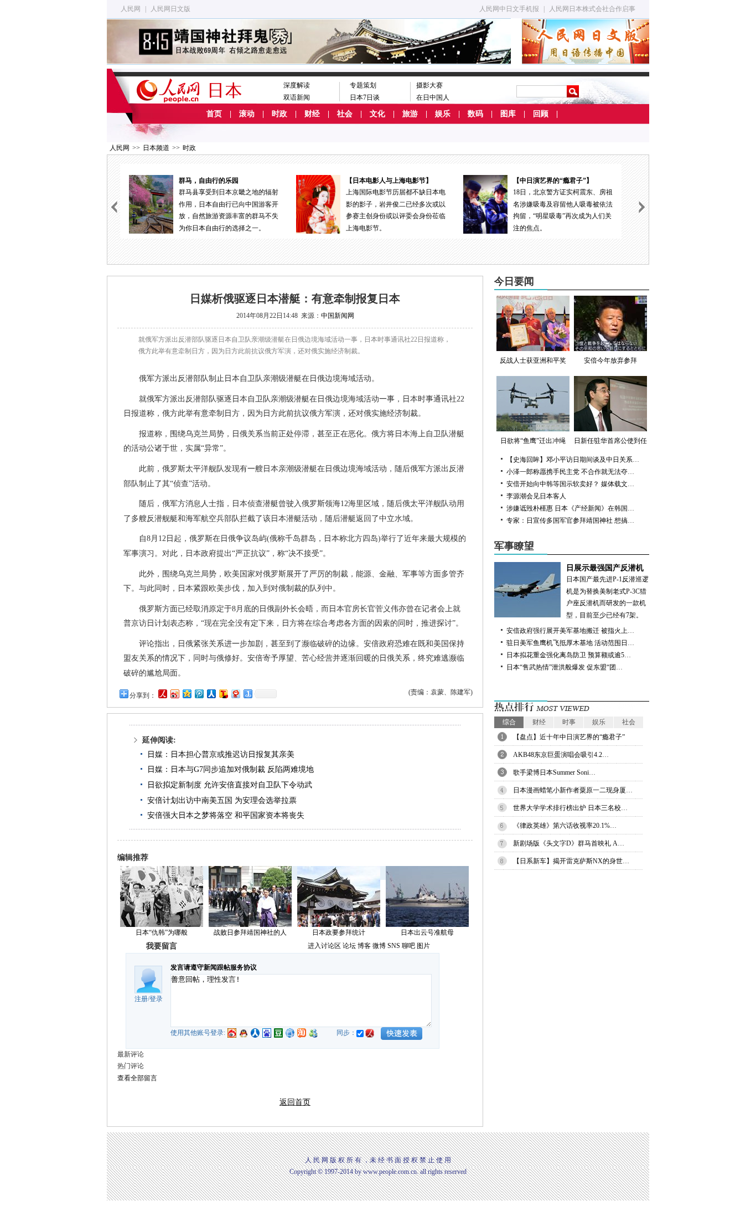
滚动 (247, 114)
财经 (312, 114)
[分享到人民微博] (162, 693)
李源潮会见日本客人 (536, 496)
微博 (379, 946)
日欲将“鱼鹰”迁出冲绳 (533, 441)
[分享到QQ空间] (186, 693)
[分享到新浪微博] (174, 693)
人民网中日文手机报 (509, 9)
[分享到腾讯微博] (199, 693)
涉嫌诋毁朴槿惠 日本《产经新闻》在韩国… (570, 508)
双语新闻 (296, 97)
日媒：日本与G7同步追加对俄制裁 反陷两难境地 (230, 769)
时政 (279, 114)
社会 (345, 114)
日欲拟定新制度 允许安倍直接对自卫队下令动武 (229, 785)
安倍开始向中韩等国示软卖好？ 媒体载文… (570, 484)
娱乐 (443, 114)
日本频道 (156, 148)
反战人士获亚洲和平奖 (533, 360)
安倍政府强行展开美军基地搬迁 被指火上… (570, 631)
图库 (508, 114)
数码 (475, 114)
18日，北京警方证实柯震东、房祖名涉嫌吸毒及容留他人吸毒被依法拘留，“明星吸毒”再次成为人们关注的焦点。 (563, 204)
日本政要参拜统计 (338, 932)
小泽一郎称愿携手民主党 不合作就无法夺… (570, 472)
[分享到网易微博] (235, 693)
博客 (364, 946)
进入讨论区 (324, 946)
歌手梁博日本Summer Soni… (554, 772)
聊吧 (408, 946)
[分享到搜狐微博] (223, 693)
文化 (377, 114)
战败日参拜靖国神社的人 (250, 932)
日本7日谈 (365, 97)
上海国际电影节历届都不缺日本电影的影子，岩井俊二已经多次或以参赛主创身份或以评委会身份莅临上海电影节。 (396, 204)
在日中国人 (432, 97)
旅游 (410, 114)
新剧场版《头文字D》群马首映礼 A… (568, 843)
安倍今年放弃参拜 (610, 360)
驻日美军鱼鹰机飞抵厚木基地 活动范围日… (570, 643)
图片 (423, 946)
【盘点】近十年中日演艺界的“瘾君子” (569, 737)
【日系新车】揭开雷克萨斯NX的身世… (571, 861)
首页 (214, 114)
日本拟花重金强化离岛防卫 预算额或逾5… (568, 655)
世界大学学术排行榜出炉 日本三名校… (570, 808)
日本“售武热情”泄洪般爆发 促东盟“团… (564, 667)
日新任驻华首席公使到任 (610, 441)
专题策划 (363, 85)
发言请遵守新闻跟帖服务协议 (213, 967)
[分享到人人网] (211, 693)
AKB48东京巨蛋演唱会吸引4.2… (561, 755)
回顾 (540, 114)
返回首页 (294, 1102)
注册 (141, 999)
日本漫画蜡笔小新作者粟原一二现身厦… (573, 790)
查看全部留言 (137, 1078)
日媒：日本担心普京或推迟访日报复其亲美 (220, 754)
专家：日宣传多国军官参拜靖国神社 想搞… (570, 520)
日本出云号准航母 (427, 932)
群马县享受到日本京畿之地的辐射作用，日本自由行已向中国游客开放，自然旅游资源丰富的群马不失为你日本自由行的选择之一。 (228, 204)
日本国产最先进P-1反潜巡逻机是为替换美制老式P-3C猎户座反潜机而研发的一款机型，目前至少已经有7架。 (607, 591)
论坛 (349, 946)
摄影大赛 (429, 85)
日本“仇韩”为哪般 (162, 932)
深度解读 (296, 85)
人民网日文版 (170, 9)
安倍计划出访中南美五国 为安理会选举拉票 (222, 800)
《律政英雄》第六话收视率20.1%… (565, 825)
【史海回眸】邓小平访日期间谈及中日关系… (572, 459)
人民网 (131, 9)
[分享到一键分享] (247, 693)
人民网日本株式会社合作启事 (592, 9)
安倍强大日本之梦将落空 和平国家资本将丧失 (225, 815)
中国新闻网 (337, 315)
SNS (393, 946)
